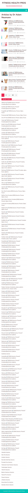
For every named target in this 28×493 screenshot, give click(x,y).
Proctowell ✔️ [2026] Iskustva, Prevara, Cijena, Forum (16, 43)
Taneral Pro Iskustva (6, 474)
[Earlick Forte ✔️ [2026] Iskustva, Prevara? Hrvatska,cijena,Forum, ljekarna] (4, 60)
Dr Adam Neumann (21, 25)
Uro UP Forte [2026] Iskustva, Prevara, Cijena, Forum (13, 117)
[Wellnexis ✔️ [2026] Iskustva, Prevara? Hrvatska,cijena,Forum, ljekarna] (4, 23)
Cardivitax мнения (5, 354)
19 (12, 95)
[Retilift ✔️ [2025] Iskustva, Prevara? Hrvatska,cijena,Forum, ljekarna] (4, 67)
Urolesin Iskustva (5, 457)
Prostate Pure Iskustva (6, 462)
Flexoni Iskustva (5, 477)
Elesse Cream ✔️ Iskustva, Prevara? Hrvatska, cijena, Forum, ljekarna (17, 80)
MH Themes (22, 491)
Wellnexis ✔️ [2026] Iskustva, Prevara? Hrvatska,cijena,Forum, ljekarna (16, 22)
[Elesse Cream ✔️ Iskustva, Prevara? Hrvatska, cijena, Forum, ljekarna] (4, 82)
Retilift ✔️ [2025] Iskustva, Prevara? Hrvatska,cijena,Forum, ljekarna (17, 65)
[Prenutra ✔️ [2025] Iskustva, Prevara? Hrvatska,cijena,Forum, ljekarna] (4, 89)
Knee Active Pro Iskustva (7, 482)
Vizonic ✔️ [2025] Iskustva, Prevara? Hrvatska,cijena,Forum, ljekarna (17, 50)
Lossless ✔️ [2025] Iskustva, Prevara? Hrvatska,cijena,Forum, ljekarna (16, 74)
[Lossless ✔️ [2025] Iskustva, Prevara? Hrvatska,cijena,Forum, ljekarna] (4, 75)
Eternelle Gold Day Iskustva (7, 460)
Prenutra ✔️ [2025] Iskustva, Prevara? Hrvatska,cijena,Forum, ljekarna (16, 88)
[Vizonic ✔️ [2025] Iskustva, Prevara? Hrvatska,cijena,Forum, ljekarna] (4, 52)
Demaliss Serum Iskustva (7, 485)
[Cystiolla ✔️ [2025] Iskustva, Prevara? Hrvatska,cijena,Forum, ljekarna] (4, 31)
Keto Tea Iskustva (5, 455)
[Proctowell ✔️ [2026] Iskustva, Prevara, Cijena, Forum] (4, 45)
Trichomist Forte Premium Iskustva (9, 465)
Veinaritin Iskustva (5, 452)
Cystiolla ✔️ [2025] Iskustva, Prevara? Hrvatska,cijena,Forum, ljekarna (16, 30)
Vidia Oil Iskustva (5, 469)
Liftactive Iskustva (5, 480)
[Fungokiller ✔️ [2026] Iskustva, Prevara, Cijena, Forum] (4, 38)
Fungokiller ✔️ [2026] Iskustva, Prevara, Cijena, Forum (16, 36)
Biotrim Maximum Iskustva (7, 472)
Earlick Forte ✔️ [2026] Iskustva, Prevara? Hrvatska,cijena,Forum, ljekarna (16, 59)
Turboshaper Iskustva (6, 467)
